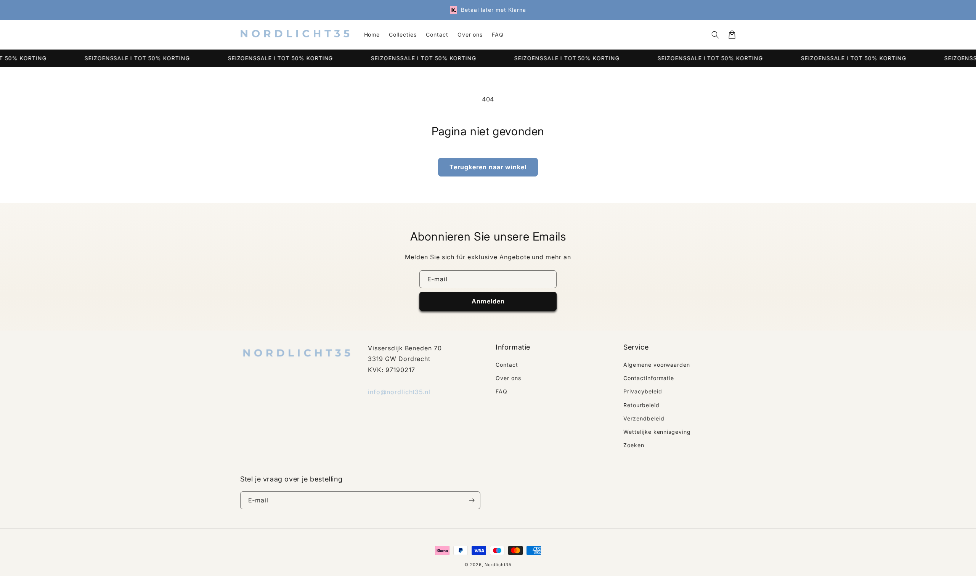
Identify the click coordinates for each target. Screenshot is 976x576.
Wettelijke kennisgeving (657, 431)
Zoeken (633, 445)
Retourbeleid (641, 405)
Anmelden (488, 301)
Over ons (508, 378)
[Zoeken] (715, 34)
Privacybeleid (642, 391)
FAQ (501, 391)
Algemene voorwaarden (656, 364)
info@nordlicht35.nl (399, 392)
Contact (507, 364)
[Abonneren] (471, 500)
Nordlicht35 (498, 564)
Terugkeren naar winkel (488, 167)
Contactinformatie (648, 378)
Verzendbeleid (643, 418)
